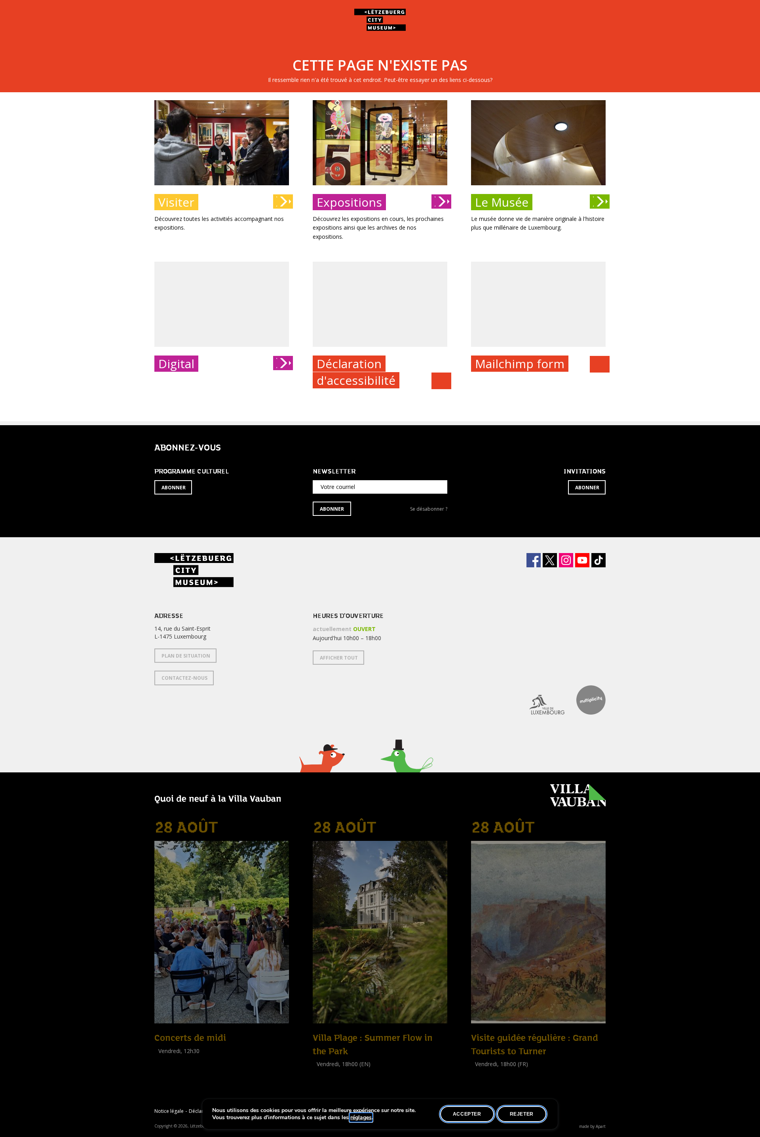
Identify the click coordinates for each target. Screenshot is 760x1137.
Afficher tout (339, 657)
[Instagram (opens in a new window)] (566, 560)
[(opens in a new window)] (540, 700)
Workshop (326, 1073)
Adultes (323, 1082)
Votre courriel (338, 487)
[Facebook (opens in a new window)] (533, 560)
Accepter (467, 1114)
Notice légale (169, 1111)
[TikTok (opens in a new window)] (598, 560)
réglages (361, 1117)
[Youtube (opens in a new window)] (582, 560)
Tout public (170, 1059)
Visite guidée (487, 1073)
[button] (321, 768)
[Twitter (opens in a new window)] (550, 560)
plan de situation (186, 655)
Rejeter (522, 1114)
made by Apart (592, 1126)
